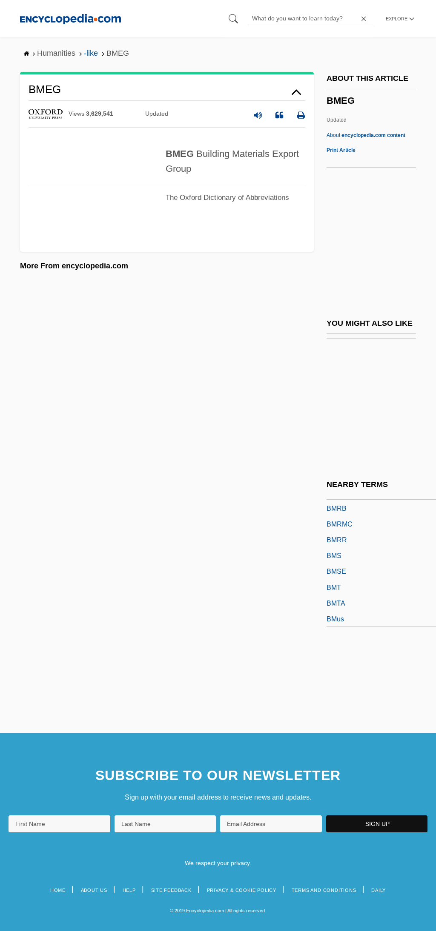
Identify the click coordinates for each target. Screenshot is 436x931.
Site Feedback (171, 890)
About (366, 135)
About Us (94, 890)
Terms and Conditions (324, 890)
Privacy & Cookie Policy (241, 890)
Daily (378, 890)
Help (129, 890)
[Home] (70, 18)
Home (58, 890)
